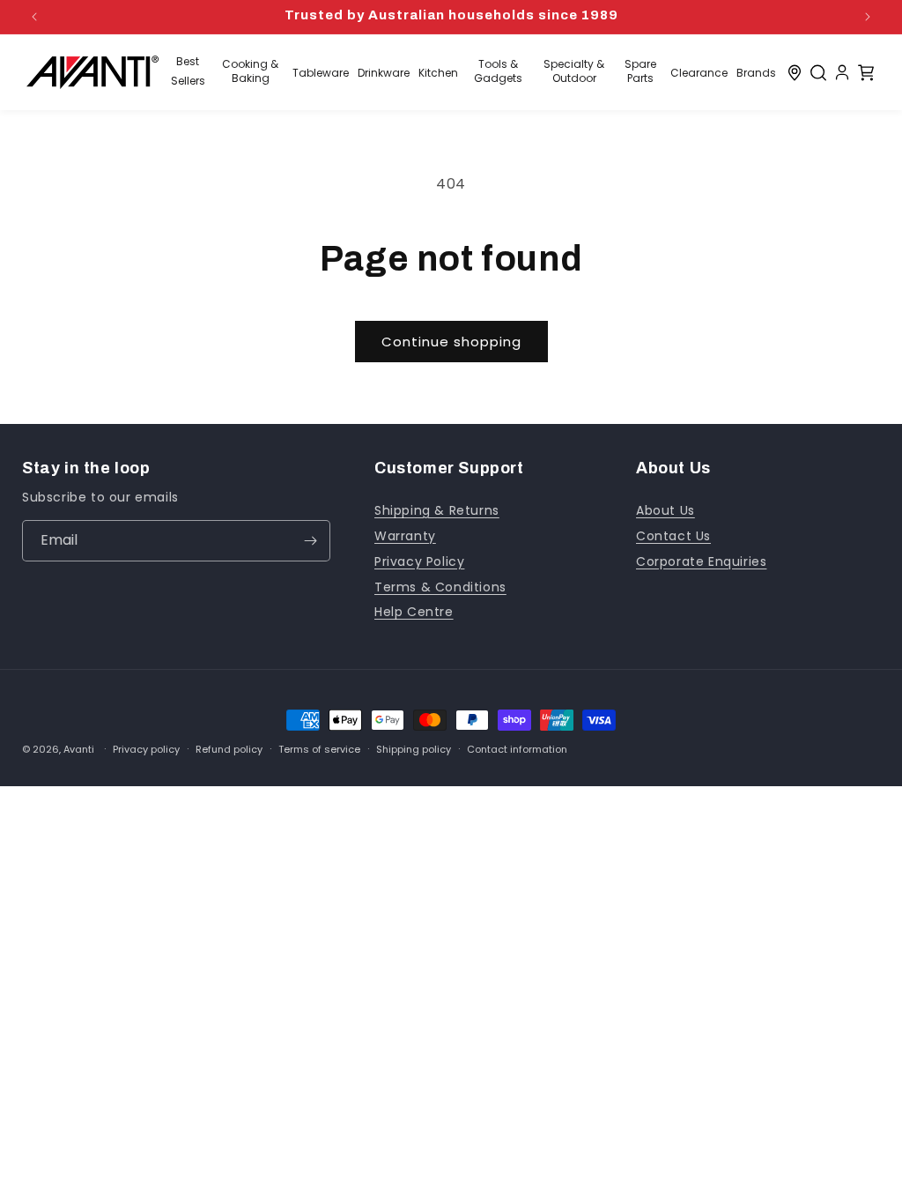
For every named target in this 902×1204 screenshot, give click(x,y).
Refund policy (229, 749)
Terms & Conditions (440, 587)
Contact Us (673, 536)
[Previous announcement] (34, 16)
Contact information (517, 749)
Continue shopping (451, 341)
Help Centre (414, 612)
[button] (818, 72)
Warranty (405, 536)
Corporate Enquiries (701, 561)
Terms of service (319, 749)
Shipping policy (413, 749)
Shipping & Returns (436, 510)
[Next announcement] (867, 16)
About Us (665, 510)
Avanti (78, 749)
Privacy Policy (419, 561)
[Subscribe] (310, 540)
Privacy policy (146, 749)
